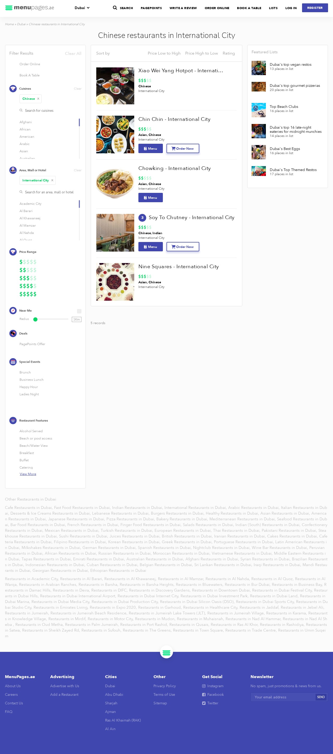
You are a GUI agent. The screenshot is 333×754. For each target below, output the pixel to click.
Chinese (31, 98)
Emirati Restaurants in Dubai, (99, 559)
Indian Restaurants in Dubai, (138, 507)
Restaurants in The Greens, (148, 630)
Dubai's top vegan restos (290, 65)
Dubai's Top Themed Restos (293, 170)
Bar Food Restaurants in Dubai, (38, 524)
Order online (217, 8)
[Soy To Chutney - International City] (115, 233)
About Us (13, 686)
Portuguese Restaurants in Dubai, (244, 542)
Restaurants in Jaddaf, (260, 607)
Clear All (73, 53)
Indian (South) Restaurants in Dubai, (268, 524)
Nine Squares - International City (178, 266)
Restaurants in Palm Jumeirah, (92, 624)
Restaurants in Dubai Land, (275, 596)
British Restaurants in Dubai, (188, 536)
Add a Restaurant (64, 694)
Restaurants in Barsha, (99, 584)
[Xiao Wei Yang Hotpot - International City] (115, 86)
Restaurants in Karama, (287, 613)
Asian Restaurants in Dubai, (285, 513)
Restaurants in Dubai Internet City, (149, 596)
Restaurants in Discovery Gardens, (160, 590)
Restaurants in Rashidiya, (283, 624)
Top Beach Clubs (284, 107)
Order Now (185, 148)
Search (126, 8)
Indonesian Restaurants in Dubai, (55, 564)
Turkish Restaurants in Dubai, (127, 530)
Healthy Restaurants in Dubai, (233, 513)
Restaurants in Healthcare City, (211, 607)
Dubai (80, 7)
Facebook (215, 694)
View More (28, 474)
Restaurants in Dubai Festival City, (283, 590)
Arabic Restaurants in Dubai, (254, 507)
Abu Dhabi (114, 694)
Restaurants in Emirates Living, (61, 607)
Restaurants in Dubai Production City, (126, 601)
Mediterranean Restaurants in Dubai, (243, 519)
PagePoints (151, 8)
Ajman (110, 711)
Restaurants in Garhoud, (160, 607)
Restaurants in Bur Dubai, (248, 584)
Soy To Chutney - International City (192, 217)
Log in (291, 8)
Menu (152, 148)
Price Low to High (164, 53)
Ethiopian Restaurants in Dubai (118, 570)
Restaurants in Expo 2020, (114, 607)
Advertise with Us (64, 686)
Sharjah (111, 703)
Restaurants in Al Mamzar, (181, 578)
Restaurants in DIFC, (110, 590)
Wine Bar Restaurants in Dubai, (280, 547)
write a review (183, 8)
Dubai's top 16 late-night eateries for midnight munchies (296, 130)
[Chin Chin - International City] (115, 135)
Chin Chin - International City (174, 119)
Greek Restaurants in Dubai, (188, 542)
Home (9, 24)
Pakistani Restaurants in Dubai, (290, 530)
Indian (157, 233)
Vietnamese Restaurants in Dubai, (243, 553)
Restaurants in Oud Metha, (40, 624)
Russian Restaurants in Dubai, (125, 553)
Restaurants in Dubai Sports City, (266, 601)
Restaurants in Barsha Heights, (148, 584)
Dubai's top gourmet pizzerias (295, 86)
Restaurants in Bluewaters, (200, 584)
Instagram (215, 686)
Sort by (103, 53)
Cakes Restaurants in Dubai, (293, 536)
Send (321, 697)
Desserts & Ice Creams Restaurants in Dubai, (51, 513)
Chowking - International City (174, 168)
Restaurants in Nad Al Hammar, (254, 618)
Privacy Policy (164, 686)
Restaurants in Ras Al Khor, (235, 624)
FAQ (8, 711)
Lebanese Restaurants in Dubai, (121, 513)
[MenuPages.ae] (29, 8)
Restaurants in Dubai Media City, (61, 601)
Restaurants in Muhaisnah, (201, 618)
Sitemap (160, 703)
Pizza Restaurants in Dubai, (131, 519)
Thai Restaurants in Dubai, (237, 530)
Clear (77, 89)
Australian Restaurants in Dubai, (155, 559)
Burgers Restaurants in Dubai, (178, 513)
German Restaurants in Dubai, (110, 547)
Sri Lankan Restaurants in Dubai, (223, 564)
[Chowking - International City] (115, 184)
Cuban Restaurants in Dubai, (113, 564)
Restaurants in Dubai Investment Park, (215, 596)
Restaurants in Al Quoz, (273, 578)
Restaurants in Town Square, (199, 630)
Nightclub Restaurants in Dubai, (222, 547)
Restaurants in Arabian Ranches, (48, 584)
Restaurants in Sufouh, (102, 630)
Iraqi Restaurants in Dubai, (278, 564)
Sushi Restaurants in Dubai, (84, 536)
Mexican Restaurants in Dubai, (72, 530)
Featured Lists (265, 52)
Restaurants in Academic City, (32, 578)
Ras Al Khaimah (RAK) (123, 720)
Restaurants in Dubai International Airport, (78, 596)
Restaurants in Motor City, (111, 618)
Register (315, 8)
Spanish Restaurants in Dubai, (165, 547)
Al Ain (110, 728)
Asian (142, 135)
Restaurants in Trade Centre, (251, 630)
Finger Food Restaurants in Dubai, (151, 524)
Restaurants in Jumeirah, (27, 613)
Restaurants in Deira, (72, 590)
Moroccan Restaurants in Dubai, (182, 553)
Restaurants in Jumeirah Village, (236, 613)
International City (38, 180)
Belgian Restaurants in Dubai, (167, 564)
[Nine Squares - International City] (115, 282)
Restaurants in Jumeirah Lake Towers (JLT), (168, 613)
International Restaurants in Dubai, (196, 507)
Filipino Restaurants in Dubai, (81, 542)
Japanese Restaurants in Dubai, (77, 519)
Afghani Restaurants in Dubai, (212, 559)
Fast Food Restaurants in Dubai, (83, 507)
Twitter (212, 703)
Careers (11, 694)
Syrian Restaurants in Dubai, (266, 559)
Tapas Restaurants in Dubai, (47, 559)
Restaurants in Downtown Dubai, (222, 590)
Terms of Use (164, 694)
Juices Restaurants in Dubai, (136, 536)
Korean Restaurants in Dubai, (135, 542)
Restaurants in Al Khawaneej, (131, 578)
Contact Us (14, 703)
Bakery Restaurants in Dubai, (182, 519)
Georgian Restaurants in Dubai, (61, 570)
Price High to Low (201, 53)
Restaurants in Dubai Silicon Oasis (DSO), (198, 601)
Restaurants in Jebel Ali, (302, 607)
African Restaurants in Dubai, (71, 553)
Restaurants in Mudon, (156, 618)
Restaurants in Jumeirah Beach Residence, (89, 613)
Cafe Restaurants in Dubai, (29, 507)
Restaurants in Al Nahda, (228, 578)
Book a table (249, 8)
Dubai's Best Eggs (285, 149)
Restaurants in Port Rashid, (144, 624)
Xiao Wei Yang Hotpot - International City (182, 70)
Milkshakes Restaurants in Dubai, (52, 547)
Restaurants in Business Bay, (298, 584)
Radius (24, 319)
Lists (273, 8)
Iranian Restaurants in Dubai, (240, 536)
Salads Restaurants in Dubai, (209, 524)
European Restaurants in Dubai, (184, 530)
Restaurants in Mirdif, (67, 618)
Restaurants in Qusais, (189, 624)
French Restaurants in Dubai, (93, 524)
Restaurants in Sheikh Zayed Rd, (51, 630)
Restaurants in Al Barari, (82, 578)
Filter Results (45, 53)
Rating (229, 53)
